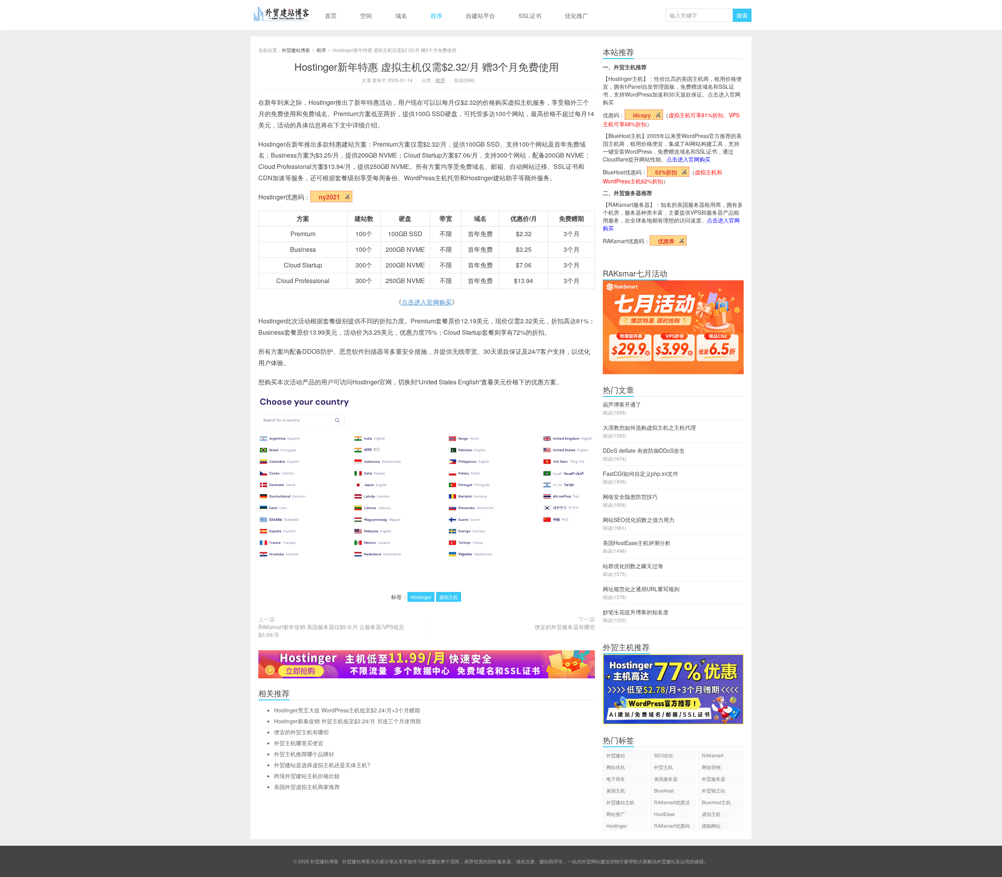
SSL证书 (530, 15)
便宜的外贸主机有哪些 (301, 732)
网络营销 (711, 767)
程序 (436, 15)
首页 (331, 15)
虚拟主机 (448, 597)
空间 (366, 15)
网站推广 (615, 814)
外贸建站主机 (620, 802)
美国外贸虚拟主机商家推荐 (307, 787)
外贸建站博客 (281, 15)
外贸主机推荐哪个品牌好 (304, 754)
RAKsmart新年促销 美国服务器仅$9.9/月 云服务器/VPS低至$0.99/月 (331, 630)
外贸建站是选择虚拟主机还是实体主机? (322, 765)
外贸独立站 (713, 790)
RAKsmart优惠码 (672, 825)
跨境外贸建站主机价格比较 (307, 776)
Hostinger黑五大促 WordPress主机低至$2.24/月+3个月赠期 (347, 710)
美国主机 (615, 790)
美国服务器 (666, 778)
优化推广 (576, 15)
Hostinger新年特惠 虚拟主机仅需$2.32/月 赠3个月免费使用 (426, 66)
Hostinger (421, 597)
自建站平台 (480, 15)
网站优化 (615, 767)
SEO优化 (663, 755)
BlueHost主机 (716, 802)
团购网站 (711, 825)
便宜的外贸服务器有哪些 (565, 627)
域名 (401, 15)
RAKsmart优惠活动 (672, 803)
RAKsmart (712, 755)
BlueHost (664, 790)
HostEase (664, 814)
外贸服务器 (713, 778)
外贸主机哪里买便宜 (298, 743)
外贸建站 (615, 755)
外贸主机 (663, 767)
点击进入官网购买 (427, 302)
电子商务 (615, 778)
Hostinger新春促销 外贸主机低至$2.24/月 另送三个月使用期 (347, 721)
